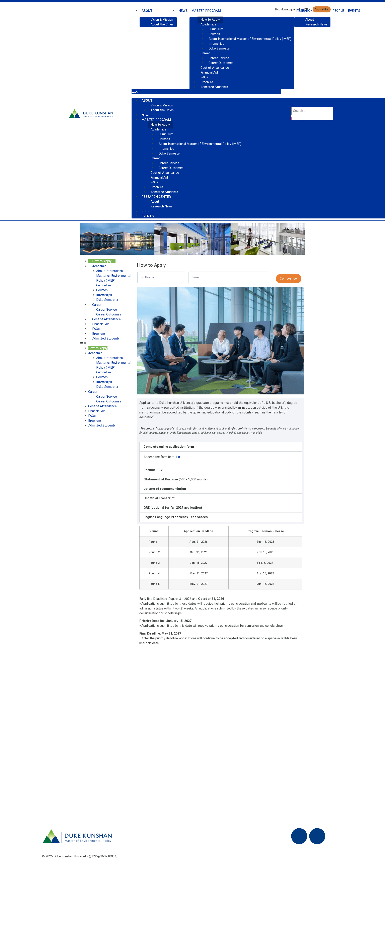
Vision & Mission (162, 19)
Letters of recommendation (165, 489)
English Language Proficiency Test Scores (176, 517)
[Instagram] (317, 836)
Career (205, 53)
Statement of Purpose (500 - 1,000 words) (176, 479)
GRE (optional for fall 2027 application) (173, 507)
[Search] (294, 118)
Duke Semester (220, 48)
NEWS (146, 115)
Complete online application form (169, 447)
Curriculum (216, 29)
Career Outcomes (221, 63)
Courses (214, 34)
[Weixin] (299, 836)
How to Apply (210, 19)
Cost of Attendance (215, 68)
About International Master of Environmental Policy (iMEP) (250, 39)
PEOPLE (338, 11)
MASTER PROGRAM (156, 120)
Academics (208, 24)
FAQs (204, 77)
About (155, 201)
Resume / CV (153, 470)
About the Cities (162, 24)
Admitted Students (214, 87)
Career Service (219, 58)
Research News (162, 206)
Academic (99, 266)
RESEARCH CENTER (156, 197)
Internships (216, 43)
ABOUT (147, 100)
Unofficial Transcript (159, 498)
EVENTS (354, 11)
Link (178, 457)
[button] (206, 91)
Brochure (207, 82)
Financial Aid (209, 72)
